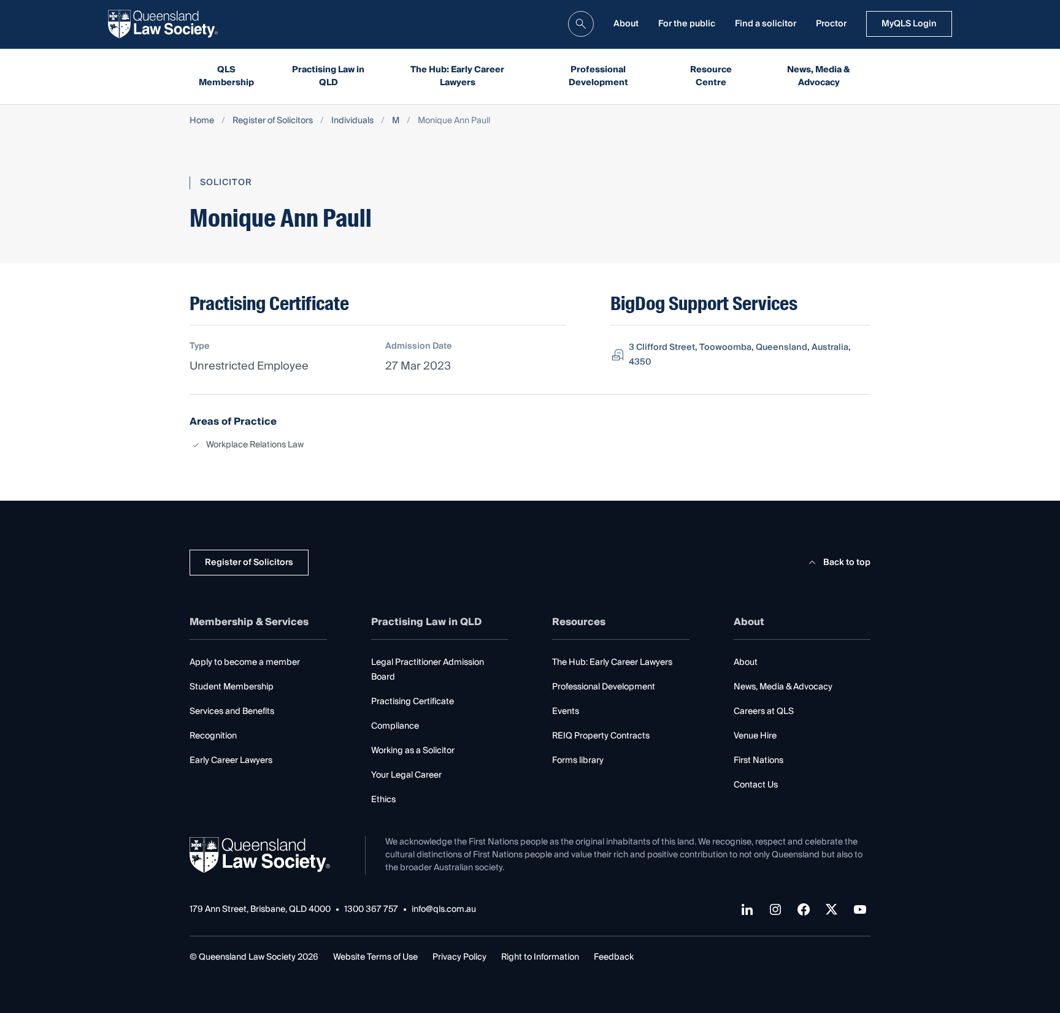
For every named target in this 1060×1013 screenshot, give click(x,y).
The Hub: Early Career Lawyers (457, 76)
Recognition (213, 736)
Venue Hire (755, 736)
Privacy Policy (459, 957)
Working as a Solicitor (413, 750)
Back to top (846, 562)
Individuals (352, 121)
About (626, 24)
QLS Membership (226, 76)
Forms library (578, 760)
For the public (686, 24)
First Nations (758, 760)
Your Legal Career (406, 775)
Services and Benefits (232, 711)
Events (565, 711)
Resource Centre (711, 76)
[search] (581, 24)
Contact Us (756, 785)
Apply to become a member (245, 662)
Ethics (383, 799)
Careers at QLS (764, 711)
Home (202, 121)
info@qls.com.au (444, 909)
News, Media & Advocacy (818, 76)
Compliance (395, 726)
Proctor (831, 24)
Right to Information (540, 957)
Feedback (614, 957)
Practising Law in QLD (328, 76)
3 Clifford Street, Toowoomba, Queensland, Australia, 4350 (740, 355)
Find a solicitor (765, 24)
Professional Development (598, 76)
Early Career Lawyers (231, 760)
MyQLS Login (909, 24)
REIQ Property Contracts (601, 736)
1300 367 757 (371, 909)
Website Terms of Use (375, 957)
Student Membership (232, 687)
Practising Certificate (412, 701)
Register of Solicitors (272, 121)
